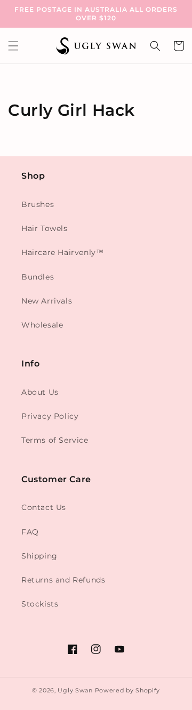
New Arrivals (46, 301)
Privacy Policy (49, 416)
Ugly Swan (75, 690)
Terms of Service (55, 440)
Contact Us (43, 507)
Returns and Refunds (63, 580)
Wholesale (42, 325)
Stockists (39, 604)
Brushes (37, 204)
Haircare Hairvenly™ (62, 252)
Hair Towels (44, 228)
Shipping (39, 556)
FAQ (30, 532)
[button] (13, 46)
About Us (40, 392)
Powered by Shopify (128, 690)
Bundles (37, 277)
